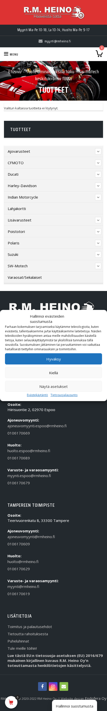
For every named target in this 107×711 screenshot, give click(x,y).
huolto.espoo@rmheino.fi (28, 450)
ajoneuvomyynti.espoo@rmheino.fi (37, 425)
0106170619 (18, 593)
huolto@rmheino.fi (23, 561)
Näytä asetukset (53, 386)
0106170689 (18, 457)
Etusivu (14, 71)
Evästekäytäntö (37, 395)
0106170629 (18, 568)
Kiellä (53, 372)
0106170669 (18, 432)
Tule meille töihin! (22, 648)
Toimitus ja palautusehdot (29, 626)
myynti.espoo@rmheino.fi (29, 475)
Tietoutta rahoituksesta (27, 633)
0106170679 (18, 482)
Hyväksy (53, 358)
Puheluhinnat (18, 641)
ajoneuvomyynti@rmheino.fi (31, 536)
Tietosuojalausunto (64, 395)
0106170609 (18, 543)
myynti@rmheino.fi (23, 586)
